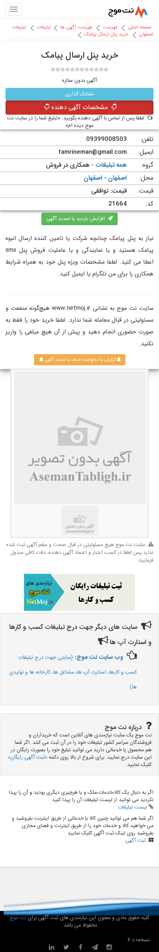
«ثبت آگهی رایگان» (27, 757)
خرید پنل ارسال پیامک (106, 34)
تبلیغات (44, 27)
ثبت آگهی (135, 840)
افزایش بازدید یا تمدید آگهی (77, 218)
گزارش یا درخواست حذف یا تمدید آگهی (80, 359)
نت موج (19, 918)
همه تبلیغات (111, 165)
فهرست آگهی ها (76, 27)
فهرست (110, 27)
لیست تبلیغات (132, 807)
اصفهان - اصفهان (105, 178)
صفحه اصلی (140, 27)
